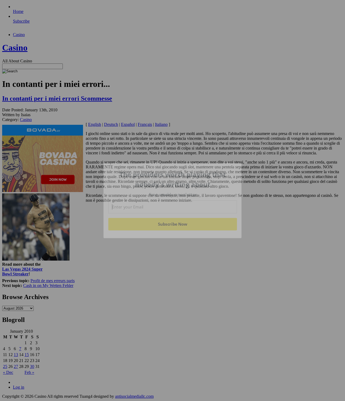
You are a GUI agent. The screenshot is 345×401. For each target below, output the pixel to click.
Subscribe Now (173, 224)
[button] (172, 179)
